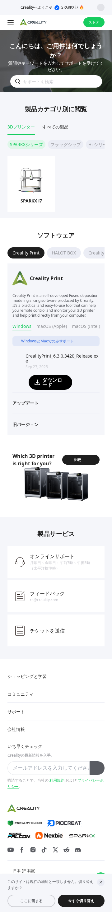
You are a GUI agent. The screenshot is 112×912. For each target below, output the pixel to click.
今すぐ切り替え (81, 900)
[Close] (101, 882)
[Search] (62, 22)
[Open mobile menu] (11, 22)
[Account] (74, 22)
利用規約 (56, 780)
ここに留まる (31, 900)
